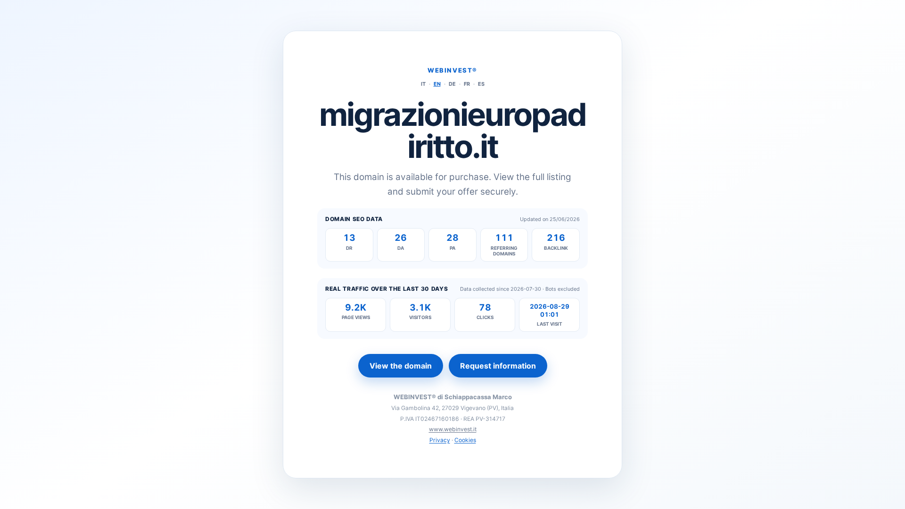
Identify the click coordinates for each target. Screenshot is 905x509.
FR (467, 84)
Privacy (439, 439)
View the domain (401, 365)
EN (437, 84)
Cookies (465, 439)
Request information (498, 365)
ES (481, 84)
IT (423, 84)
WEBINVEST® (452, 70)
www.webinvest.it (453, 429)
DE (452, 84)
